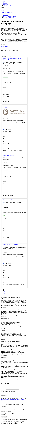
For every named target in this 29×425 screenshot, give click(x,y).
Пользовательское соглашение (9, 401)
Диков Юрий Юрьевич (8, 155)
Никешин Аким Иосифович (10, 199)
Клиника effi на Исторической (10, 244)
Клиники (5, 4)
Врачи (5, 3)
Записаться (5, 76)
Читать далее (4, 46)
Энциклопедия (7, 5)
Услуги (5, 1)
